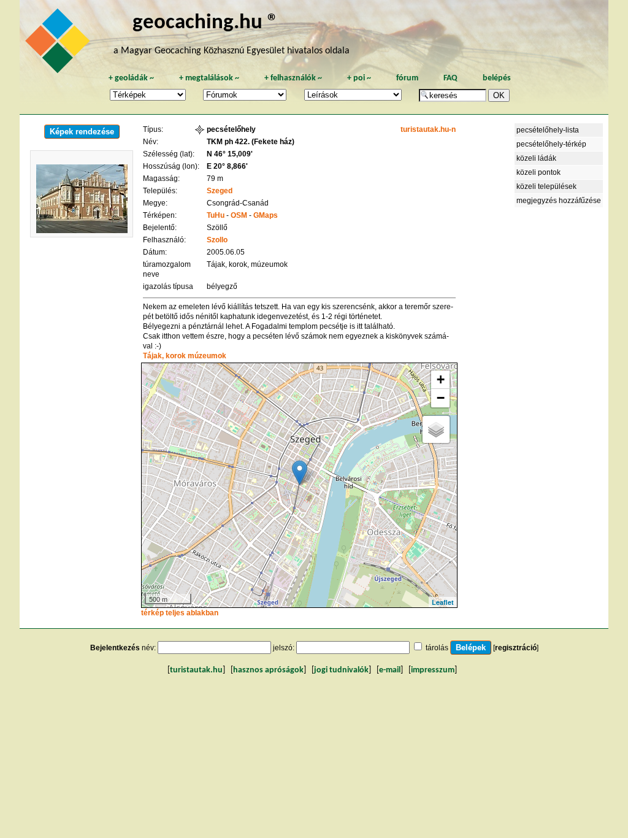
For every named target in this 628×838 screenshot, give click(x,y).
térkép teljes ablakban (179, 613)
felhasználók (293, 78)
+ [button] (441, 379)
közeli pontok (538, 172)
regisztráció (516, 648)
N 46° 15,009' (230, 154)
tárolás (437, 648)
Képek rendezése (82, 131)
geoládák (131, 78)
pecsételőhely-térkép (551, 144)
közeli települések (546, 186)
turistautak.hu (196, 670)
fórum (407, 78)
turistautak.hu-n (428, 129)
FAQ (450, 78)
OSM (239, 215)
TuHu (215, 215)
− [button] (441, 398)
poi (359, 78)
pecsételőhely (231, 129)
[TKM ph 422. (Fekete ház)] (299, 472)
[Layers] (436, 429)
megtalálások (209, 78)
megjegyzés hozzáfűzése (558, 200)
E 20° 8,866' (227, 166)
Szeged (219, 190)
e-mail (389, 670)
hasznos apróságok (268, 670)
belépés (497, 78)
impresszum (432, 670)
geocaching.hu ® (205, 23)
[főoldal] (59, 44)
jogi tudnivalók (341, 670)
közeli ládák (536, 158)
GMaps (265, 215)
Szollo (217, 240)
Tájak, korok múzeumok (184, 356)
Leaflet (443, 602)
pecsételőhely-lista (547, 130)
